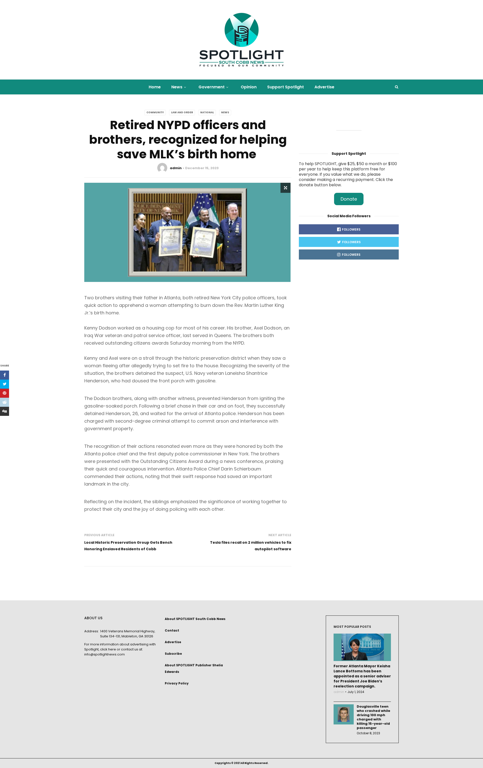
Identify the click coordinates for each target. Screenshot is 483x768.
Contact (172, 630)
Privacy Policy (177, 683)
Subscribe (173, 653)
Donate (349, 199)
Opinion (249, 87)
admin (176, 168)
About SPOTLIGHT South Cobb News (195, 619)
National (207, 112)
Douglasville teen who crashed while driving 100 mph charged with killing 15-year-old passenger (373, 717)
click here (108, 649)
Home (155, 87)
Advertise (324, 87)
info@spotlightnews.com (104, 654)
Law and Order (182, 112)
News (176, 87)
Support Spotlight (285, 87)
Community (155, 112)
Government (211, 87)
